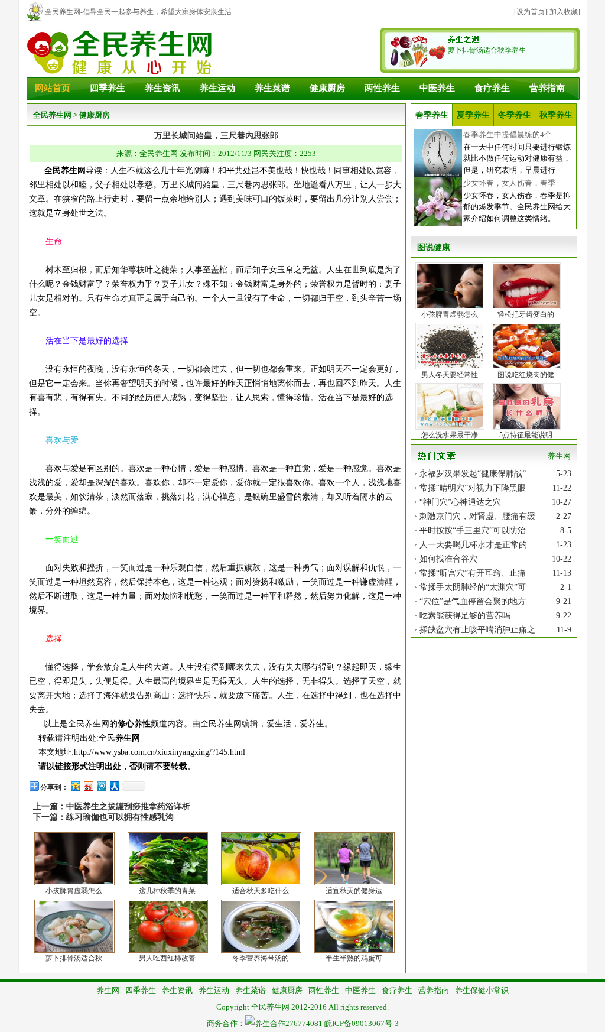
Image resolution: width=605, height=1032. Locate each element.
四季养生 (107, 88)
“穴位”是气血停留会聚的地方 (472, 601)
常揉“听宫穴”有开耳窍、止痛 (472, 573)
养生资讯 (162, 88)
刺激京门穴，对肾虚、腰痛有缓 (477, 516)
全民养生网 (52, 115)
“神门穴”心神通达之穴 (460, 502)
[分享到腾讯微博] (101, 785)
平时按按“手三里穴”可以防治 (472, 530)
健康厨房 (327, 88)
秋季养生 (556, 115)
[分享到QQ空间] (75, 785)
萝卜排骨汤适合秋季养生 (487, 50)
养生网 (127, 738)
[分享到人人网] (114, 785)
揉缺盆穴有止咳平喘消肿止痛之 (477, 629)
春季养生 (431, 115)
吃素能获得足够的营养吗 (464, 615)
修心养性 (134, 723)
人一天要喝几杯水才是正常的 (473, 544)
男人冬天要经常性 (449, 375)
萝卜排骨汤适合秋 (73, 958)
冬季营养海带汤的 (260, 958)
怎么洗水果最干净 (449, 435)
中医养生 (437, 88)
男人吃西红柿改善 (167, 958)
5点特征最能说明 (525, 435)
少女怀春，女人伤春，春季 (509, 183)
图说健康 (433, 247)
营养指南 (547, 88)
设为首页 (530, 12)
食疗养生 (492, 88)
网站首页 (52, 88)
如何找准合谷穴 (448, 558)
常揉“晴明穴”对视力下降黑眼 (472, 487)
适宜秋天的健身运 (354, 891)
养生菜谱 (272, 88)
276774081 (304, 1023)
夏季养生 (473, 115)
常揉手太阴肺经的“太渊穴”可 (472, 587)
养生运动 (217, 88)
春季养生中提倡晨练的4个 (507, 134)
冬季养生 (514, 115)
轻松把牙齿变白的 (525, 314)
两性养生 (382, 88)
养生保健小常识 (482, 990)
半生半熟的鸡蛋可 (354, 958)
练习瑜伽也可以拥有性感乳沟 (120, 817)
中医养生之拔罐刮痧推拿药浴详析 (128, 806)
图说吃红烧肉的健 (525, 375)
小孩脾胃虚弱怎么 (73, 891)
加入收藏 (563, 12)
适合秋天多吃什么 (260, 891)
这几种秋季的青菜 (167, 891)
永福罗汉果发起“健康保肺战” (472, 473)
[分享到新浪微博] (88, 785)
